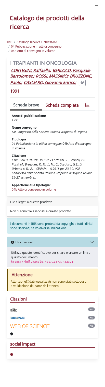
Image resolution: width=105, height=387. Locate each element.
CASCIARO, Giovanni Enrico (49, 82)
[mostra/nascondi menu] (96, 4)
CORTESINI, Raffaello (30, 70)
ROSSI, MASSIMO (51, 76)
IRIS (9, 42)
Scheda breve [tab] (26, 105)
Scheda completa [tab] (62, 105)
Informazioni (23, 242)
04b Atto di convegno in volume (33, 51)
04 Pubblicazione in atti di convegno (36, 46)
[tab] (87, 105)
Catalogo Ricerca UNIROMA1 (37, 42)
